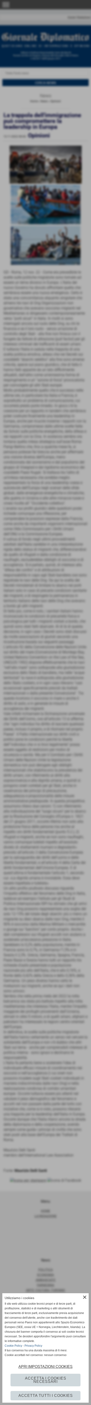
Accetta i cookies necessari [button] (45, 1380)
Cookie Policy (13, 1345)
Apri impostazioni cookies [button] (45, 1367)
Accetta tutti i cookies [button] (45, 1396)
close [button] (85, 1297)
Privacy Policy (33, 1345)
